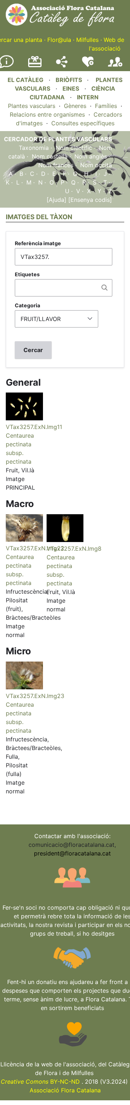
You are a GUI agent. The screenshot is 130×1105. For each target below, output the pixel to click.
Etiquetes (27, 274)
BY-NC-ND (40, 1081)
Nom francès (55, 165)
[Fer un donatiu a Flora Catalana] (35, 66)
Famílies (106, 105)
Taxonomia (34, 147)
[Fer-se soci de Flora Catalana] (115, 66)
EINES (70, 88)
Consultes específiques (82, 123)
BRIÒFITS (69, 79)
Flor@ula (59, 39)
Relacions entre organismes (47, 114)
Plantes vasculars (31, 105)
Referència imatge (38, 243)
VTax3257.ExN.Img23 (35, 695)
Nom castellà (50, 156)
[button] (24, 418)
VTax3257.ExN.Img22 (35, 548)
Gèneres (75, 105)
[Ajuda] (56, 199)
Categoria (27, 305)
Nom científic (74, 147)
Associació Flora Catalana (65, 1090)
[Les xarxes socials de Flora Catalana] (62, 65)
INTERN (88, 97)
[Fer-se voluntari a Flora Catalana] (88, 65)
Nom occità (96, 165)
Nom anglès (90, 156)
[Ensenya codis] (89, 199)
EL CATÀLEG (25, 79)
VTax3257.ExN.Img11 (34, 426)
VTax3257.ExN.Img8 (74, 548)
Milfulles (87, 39)
